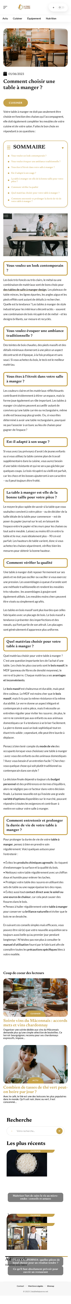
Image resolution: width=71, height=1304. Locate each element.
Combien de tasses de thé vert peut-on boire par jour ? (35, 1090)
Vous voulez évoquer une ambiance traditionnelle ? (35, 162)
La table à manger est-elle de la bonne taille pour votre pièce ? (37, 180)
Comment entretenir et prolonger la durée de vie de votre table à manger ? (36, 200)
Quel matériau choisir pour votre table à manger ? (35, 193)
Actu (35, 1080)
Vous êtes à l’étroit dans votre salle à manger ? (33, 167)
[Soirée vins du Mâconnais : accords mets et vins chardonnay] (35, 997)
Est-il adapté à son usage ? (23, 173)
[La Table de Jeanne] (24, 7)
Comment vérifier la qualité (24, 187)
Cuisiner (15, 102)
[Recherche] (53, 7)
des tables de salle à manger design (25, 289)
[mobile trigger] (6, 7)
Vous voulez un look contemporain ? (28, 156)
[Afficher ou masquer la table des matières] (54, 148)
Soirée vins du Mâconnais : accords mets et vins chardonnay (35, 1023)
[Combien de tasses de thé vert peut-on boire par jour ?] (35, 1064)
